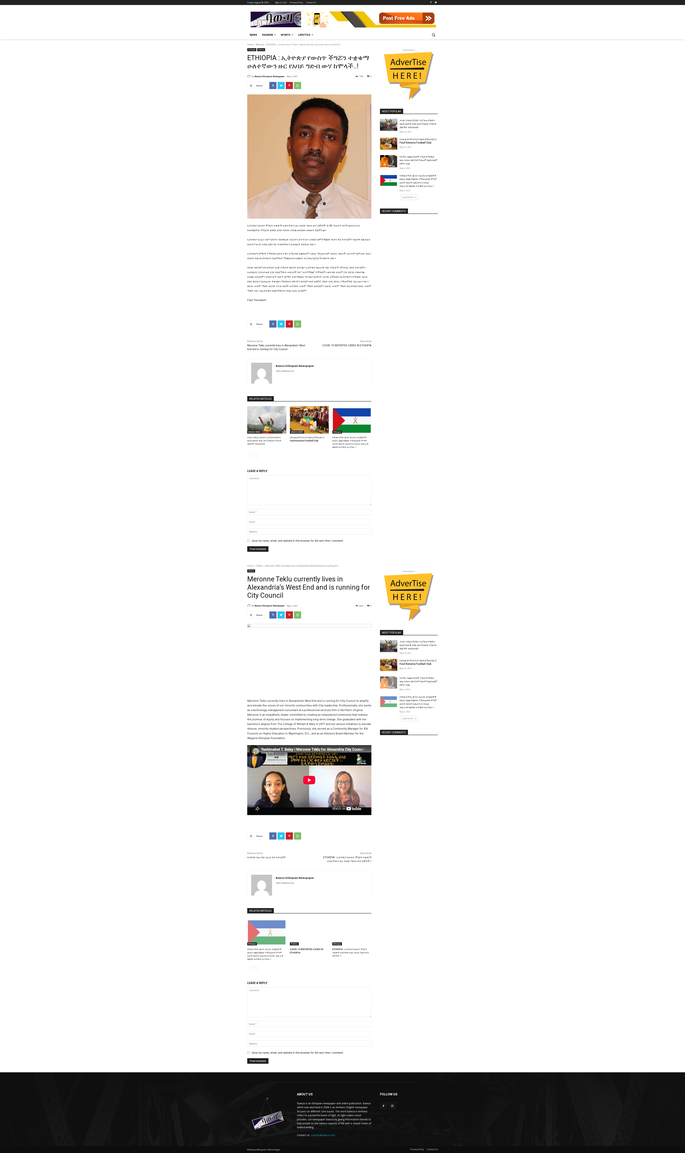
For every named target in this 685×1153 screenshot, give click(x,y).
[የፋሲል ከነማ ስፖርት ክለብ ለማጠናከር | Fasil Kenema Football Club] (309, 419)
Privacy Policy (417, 1149)
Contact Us (432, 1149)
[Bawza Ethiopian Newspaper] (249, 76)
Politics (261, 49)
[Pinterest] (289, 85)
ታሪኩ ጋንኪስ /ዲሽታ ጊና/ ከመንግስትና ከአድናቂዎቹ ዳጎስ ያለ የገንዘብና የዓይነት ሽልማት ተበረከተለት (264, 440)
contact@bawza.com (323, 1135)
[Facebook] (431, 3)
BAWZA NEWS (254, 432)
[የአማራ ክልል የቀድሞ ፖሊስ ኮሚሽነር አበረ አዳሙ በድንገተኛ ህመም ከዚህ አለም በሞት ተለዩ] (388, 161)
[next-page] (255, 455)
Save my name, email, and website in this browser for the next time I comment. (298, 540)
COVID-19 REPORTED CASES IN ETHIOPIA (346, 345)
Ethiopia (260, 44)
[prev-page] (249, 455)
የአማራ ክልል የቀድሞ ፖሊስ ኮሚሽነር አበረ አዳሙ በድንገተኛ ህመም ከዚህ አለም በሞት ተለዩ (418, 160)
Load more (407, 197)
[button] (433, 35)
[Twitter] (436, 3)
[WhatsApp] (297, 85)
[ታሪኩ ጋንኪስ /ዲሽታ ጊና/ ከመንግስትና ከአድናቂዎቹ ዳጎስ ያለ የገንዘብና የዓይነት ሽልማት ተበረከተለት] (266, 419)
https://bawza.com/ (285, 371)
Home (250, 44)
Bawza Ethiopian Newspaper (270, 76)
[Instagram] (392, 1105)
